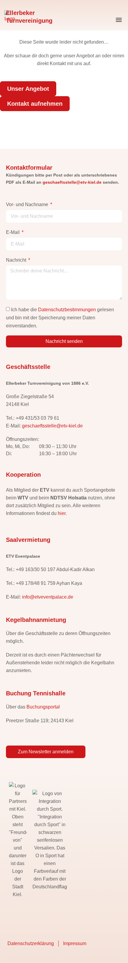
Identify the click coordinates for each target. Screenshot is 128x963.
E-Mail (13, 232)
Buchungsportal (43, 706)
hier (61, 513)
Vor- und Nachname (27, 204)
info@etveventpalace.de (47, 596)
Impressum (74, 943)
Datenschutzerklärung (30, 943)
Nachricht (16, 260)
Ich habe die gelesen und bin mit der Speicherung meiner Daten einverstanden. (60, 317)
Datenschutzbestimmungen (67, 309)
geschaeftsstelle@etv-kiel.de (72, 182)
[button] (119, 20)
